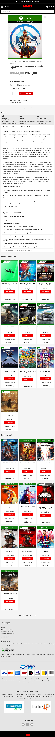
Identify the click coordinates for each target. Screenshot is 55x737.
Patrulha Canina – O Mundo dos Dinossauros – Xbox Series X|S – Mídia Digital (27, 371)
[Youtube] (31, 724)
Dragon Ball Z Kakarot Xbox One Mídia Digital (9, 507)
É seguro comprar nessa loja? (12, 220)
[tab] (23, 108)
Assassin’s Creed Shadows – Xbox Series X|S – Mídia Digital (27, 550)
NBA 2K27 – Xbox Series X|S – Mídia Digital (27, 284)
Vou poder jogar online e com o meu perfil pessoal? (19, 226)
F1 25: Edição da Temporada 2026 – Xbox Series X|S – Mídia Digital (45, 284)
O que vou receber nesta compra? (14, 217)
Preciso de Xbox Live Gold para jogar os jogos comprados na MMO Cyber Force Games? (26, 239)
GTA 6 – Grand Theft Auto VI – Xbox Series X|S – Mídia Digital (45, 371)
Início (11, 61)
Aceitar (27, 735)
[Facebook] (23, 724)
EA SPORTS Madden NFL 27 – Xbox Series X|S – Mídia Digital (9, 371)
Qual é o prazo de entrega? (12, 223)
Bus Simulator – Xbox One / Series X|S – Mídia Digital (45, 327)
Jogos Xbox (25, 61)
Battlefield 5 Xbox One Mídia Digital (27, 506)
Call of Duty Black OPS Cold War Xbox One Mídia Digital (10, 550)
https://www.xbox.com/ (13, 203)
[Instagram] (27, 724)
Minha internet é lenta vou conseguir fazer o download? (20, 243)
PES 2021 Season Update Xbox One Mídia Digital (45, 550)
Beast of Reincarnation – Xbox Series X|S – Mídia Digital (10, 414)
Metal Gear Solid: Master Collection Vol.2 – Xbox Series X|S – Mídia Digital (27, 327)
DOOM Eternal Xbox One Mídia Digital (27, 462)
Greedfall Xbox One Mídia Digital (10, 593)
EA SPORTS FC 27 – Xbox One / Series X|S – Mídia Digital (10, 284)
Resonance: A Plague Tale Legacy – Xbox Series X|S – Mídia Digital (9, 327)
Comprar (26, 93)
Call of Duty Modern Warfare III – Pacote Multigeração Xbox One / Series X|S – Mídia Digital (45, 507)
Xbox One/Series (17, 61)
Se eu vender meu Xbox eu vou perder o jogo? (17, 233)
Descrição (23, 108)
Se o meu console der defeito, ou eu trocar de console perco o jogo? (24, 229)
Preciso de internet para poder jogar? (15, 236)
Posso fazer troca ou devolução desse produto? (18, 250)
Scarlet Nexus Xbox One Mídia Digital (45, 462)
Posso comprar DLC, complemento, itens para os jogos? (20, 247)
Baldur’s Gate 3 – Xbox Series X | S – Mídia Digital (9, 463)
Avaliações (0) (31, 108)
